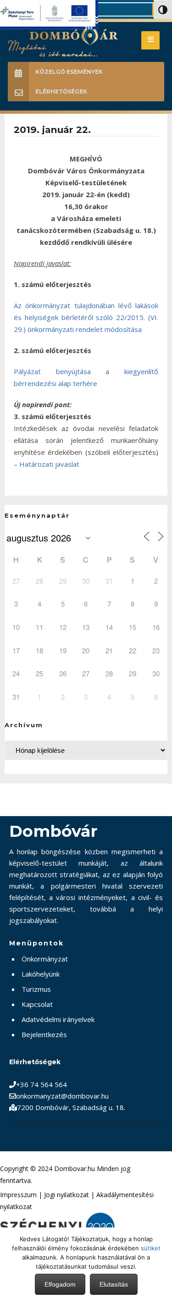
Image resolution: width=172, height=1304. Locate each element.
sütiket (151, 1248)
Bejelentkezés (44, 1034)
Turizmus (36, 989)
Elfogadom (60, 1284)
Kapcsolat (37, 1004)
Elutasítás (114, 1284)
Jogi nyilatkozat (66, 1194)
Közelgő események (69, 71)
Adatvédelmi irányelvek (58, 1019)
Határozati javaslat (49, 464)
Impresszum (18, 1194)
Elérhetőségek (61, 91)
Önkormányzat (45, 958)
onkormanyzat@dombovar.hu (62, 1095)
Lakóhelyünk (41, 973)
